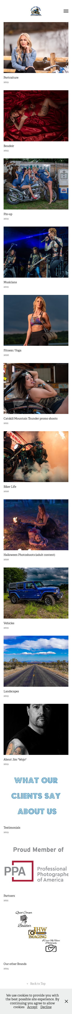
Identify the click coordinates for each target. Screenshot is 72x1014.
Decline (46, 1007)
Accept (32, 1007)
